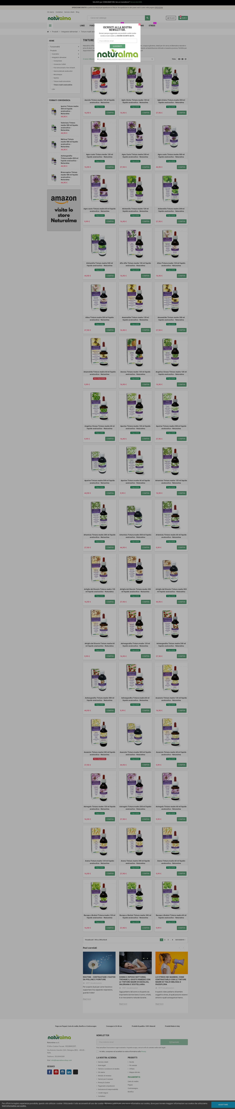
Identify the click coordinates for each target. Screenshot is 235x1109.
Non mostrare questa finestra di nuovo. (116, 59)
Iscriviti (118, 46)
